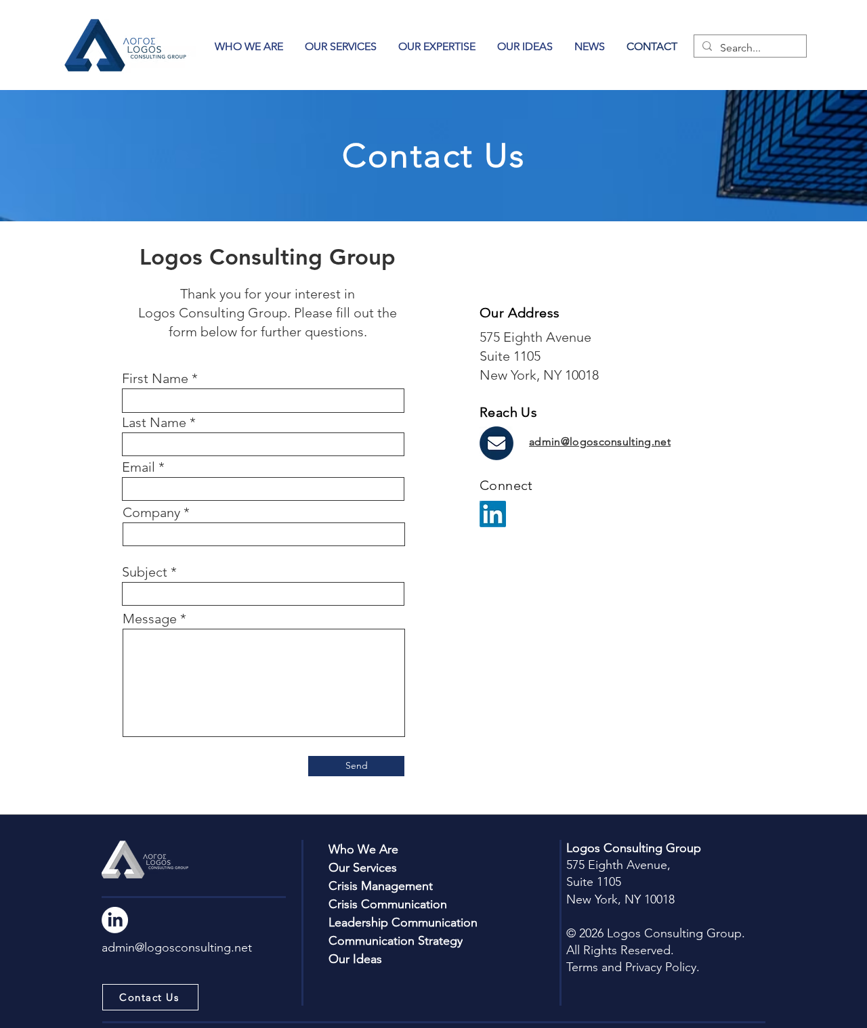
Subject (144, 572)
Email (138, 467)
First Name (155, 378)
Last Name (154, 422)
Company (151, 512)
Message (150, 618)
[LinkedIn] (493, 514)
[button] (436, 46)
